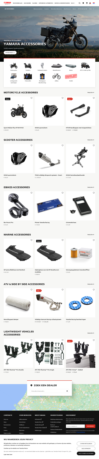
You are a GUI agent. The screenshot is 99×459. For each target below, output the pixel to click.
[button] (67, 391)
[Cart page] (87, 3)
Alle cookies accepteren (86, 453)
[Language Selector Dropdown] (93, 3)
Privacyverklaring (81, 432)
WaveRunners (67, 9)
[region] (49, 447)
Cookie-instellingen (86, 443)
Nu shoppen (74, 3)
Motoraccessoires (38, 9)
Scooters (46, 9)
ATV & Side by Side (82, 9)
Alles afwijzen (86, 448)
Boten (74, 9)
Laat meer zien (8, 454)
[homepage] (7, 3)
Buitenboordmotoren (56, 9)
